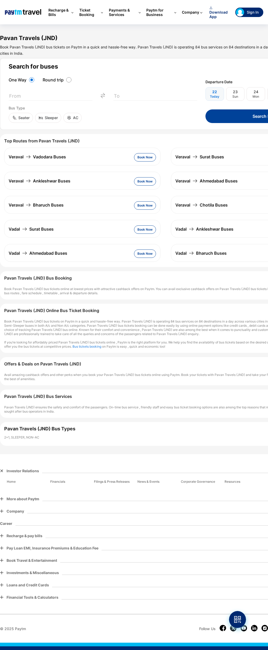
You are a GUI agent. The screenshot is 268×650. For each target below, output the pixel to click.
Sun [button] (235, 96)
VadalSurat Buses (31, 229)
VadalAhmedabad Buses (38, 253)
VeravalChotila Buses (201, 205)
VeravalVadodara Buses (37, 156)
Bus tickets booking (86, 346)
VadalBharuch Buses (201, 253)
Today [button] (214, 96)
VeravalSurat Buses (199, 156)
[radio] (22, 80)
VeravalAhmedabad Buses (206, 181)
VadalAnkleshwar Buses (204, 229)
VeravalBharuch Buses (36, 205)
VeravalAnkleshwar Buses (39, 181)
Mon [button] (256, 96)
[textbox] (50, 97)
